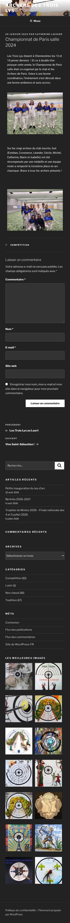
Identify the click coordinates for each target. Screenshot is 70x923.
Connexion (12, 622)
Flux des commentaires (20, 637)
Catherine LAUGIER (48, 34)
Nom (9, 329)
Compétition (19, 245)
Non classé (12, 592)
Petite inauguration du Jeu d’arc (25, 488)
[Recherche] (59, 465)
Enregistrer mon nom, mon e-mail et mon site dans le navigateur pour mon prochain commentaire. (33, 389)
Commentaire (15, 279)
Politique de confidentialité (20, 910)
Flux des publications (18, 629)
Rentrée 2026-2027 (18, 499)
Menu (37, 20)
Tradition (11, 600)
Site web (11, 366)
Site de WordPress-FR (19, 644)
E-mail (10, 347)
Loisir (9, 585)
